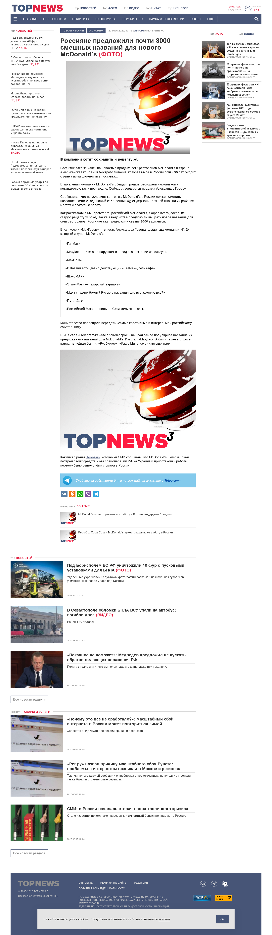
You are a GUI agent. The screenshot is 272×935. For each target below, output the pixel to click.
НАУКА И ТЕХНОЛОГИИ (167, 19)
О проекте (86, 882)
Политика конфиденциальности (102, 888)
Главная (30, 19)
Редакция (141, 882)
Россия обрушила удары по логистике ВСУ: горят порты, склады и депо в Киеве (30, 185)
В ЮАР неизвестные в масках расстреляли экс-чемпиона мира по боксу (31, 129)
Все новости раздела (29, 699)
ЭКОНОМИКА (105, 19)
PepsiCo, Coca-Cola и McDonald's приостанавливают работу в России (125, 532)
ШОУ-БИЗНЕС (132, 19)
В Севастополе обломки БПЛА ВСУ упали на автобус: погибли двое (30, 60)
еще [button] (210, 19)
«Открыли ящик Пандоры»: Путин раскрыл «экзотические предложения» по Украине (31, 113)
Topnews (93, 457)
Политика (80, 19)
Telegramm (173, 480)
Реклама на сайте (113, 882)
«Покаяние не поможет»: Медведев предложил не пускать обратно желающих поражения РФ (29, 79)
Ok (222, 919)
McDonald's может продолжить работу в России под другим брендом (125, 514)
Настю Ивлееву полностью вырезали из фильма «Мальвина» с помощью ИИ (30, 147)
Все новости (54, 19)
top (85, 8)
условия (164, 919)
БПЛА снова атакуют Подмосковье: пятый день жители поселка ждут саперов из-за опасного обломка (31, 167)
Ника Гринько (154, 30)
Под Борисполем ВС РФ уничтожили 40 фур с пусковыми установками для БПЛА (30, 42)
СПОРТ (196, 19)
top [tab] (217, 33)
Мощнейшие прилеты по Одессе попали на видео (28, 96)
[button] (15, 19)
